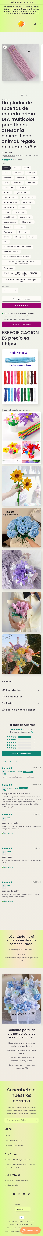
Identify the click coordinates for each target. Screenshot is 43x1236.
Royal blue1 (19, 212)
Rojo (6, 183)
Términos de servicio (14, 1140)
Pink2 (16, 168)
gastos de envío (9, 156)
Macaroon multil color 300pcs (17, 247)
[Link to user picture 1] (7, 837)
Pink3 (26, 168)
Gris (5, 242)
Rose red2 (8, 187)
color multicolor (11, 252)
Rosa (6, 168)
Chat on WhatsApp (21, 324)
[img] (7, 768)
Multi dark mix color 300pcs (16, 256)
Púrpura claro (28, 197)
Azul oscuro (9, 207)
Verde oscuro (10, 222)
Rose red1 (31, 183)
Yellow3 (32, 178)
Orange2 (31, 173)
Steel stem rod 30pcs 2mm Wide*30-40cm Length (21, 274)
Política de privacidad (14, 1228)
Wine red (18, 183)
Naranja (18, 173)
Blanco (7, 192)
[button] (2, 24)
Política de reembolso (25, 1224)
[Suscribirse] (35, 1120)
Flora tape (8, 268)
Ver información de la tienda (16, 319)
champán (19, 237)
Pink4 (6, 173)
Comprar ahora (21, 305)
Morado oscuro (11, 202)
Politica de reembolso (14, 1145)
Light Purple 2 (10, 197)
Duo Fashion (19, 1221)
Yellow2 (20, 178)
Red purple (9, 232)
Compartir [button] (8, 681)
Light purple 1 (22, 192)
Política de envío (12, 1231)
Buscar (7, 1135)
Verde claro (25, 217)
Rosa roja (23, 232)
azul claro (24, 207)
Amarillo (7, 178)
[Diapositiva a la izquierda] (16, 95)
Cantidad (5, 286)
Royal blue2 (9, 217)
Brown (6, 237)
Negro (32, 237)
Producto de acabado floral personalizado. (21, 262)
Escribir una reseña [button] (21, 753)
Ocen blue (28, 202)
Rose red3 (23, 187)
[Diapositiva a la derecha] (26, 95)
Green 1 (7, 227)
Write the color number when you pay (21, 280)
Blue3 (6, 212)
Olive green (27, 222)
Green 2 (20, 227)
